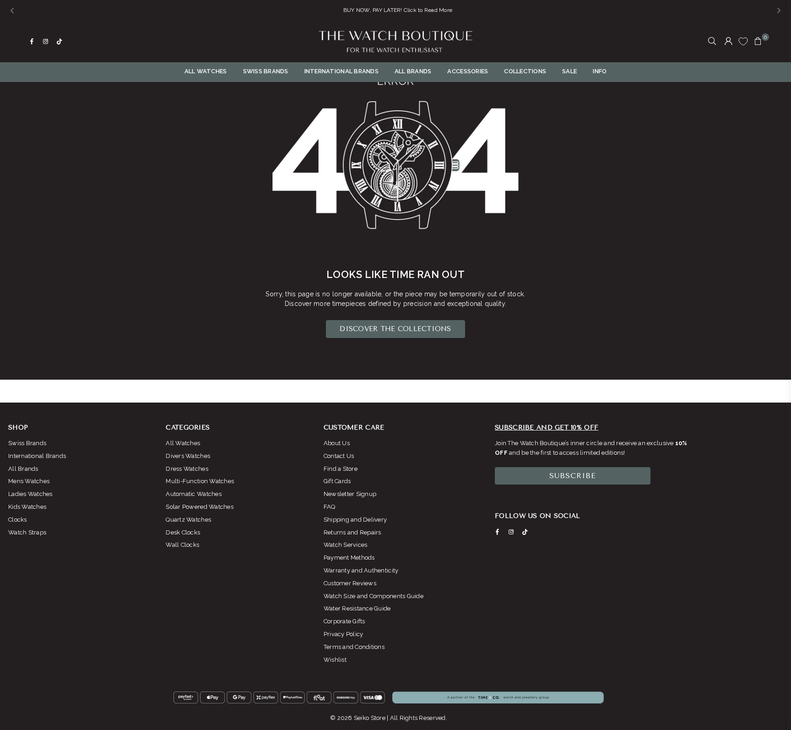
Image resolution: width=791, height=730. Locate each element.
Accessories (467, 71)
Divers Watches (188, 455)
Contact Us (339, 455)
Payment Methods (349, 557)
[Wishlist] (743, 41)
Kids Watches (27, 506)
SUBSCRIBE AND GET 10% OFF (546, 427)
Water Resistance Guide (357, 608)
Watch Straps (27, 532)
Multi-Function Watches (200, 481)
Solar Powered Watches (199, 506)
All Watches (183, 443)
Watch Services (346, 544)
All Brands (23, 468)
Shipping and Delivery (355, 519)
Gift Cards (337, 481)
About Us (337, 443)
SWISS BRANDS (265, 71)
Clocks (17, 519)
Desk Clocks (183, 532)
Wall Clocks (182, 544)
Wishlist (335, 659)
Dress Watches (187, 468)
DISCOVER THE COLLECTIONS (395, 329)
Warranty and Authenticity (361, 570)
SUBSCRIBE (572, 475)
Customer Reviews (350, 583)
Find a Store (341, 468)
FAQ (330, 506)
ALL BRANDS (413, 71)
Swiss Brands (27, 443)
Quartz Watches (188, 519)
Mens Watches (28, 481)
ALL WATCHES (205, 71)
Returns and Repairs (352, 532)
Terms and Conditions (354, 646)
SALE (569, 71)
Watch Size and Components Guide (373, 596)
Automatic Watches (193, 493)
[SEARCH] (712, 42)
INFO (600, 71)
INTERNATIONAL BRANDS (341, 71)
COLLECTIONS (525, 71)
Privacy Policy (343, 634)
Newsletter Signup (350, 493)
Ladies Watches (30, 493)
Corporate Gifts (344, 621)
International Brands (37, 455)
